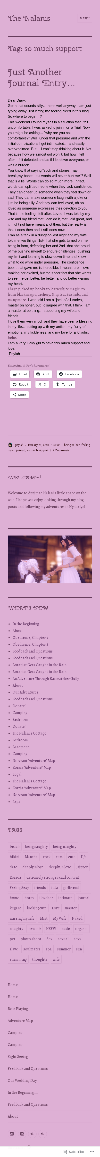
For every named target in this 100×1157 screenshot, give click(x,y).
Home (13, 985)
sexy (77, 939)
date (13, 867)
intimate (65, 898)
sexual (63, 939)
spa (49, 949)
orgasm (81, 928)
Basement (21, 747)
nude (66, 928)
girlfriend (71, 887)
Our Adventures (25, 692)
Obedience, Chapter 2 (30, 644)
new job (34, 928)
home (14, 898)
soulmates (32, 949)
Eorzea (15, 877)
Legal (17, 774)
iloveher (46, 898)
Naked (77, 918)
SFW (56, 445)
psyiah (19, 445)
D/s (83, 857)
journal (20, 450)
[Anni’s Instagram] (12, 1134)
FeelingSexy (19, 887)
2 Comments (61, 450)
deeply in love (60, 867)
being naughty (64, 846)
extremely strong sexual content (52, 877)
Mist (44, 918)
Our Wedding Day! (23, 1080)
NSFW (51, 928)
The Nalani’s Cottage (29, 733)
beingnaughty (36, 846)
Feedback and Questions (33, 651)
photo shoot (31, 939)
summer (64, 949)
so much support (37, 450)
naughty (16, 928)
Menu (85, 18)
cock (46, 857)
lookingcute (37, 908)
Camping (20, 712)
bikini (14, 857)
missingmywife (22, 918)
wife (56, 959)
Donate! (19, 706)
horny (29, 898)
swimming (18, 959)
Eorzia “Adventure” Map (32, 767)
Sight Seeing (18, 1056)
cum (59, 857)
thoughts (39, 959)
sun (79, 949)
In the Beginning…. (28, 624)
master (71, 908)
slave (14, 949)
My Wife (60, 918)
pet (12, 939)
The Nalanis (29, 18)
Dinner (82, 867)
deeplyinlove (33, 867)
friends (40, 887)
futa (54, 887)
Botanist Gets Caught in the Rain (40, 665)
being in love (72, 445)
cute (71, 857)
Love (56, 908)
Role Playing (18, 1008)
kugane (16, 908)
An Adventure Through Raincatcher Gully (46, 678)
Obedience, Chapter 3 (30, 637)
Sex (49, 939)
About (18, 630)
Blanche (31, 857)
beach (15, 846)
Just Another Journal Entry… (41, 77)
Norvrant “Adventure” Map (34, 760)
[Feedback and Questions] (32, 1134)
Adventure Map (20, 1020)
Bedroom (20, 719)
